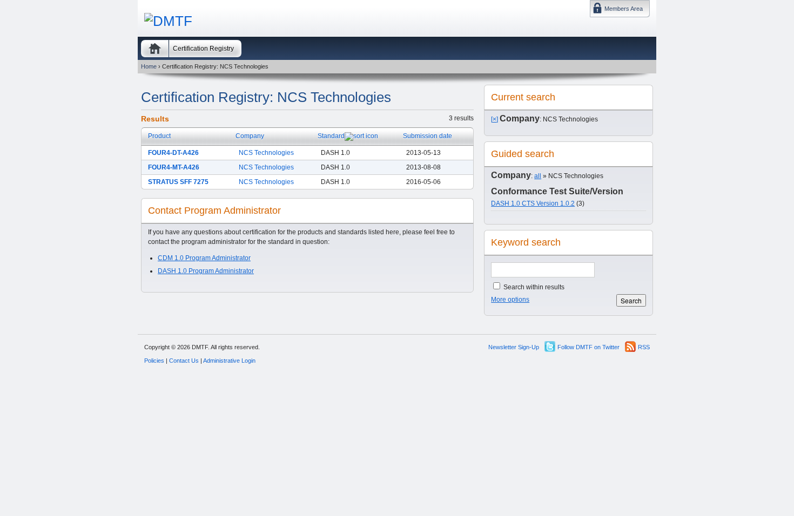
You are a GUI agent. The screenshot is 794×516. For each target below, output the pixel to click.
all (537, 176)
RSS (644, 347)
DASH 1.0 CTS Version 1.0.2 (533, 203)
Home (155, 48)
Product (159, 136)
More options (510, 299)
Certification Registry (203, 48)
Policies (154, 360)
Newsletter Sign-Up (513, 347)
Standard (331, 136)
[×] (494, 119)
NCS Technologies (266, 153)
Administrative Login (229, 360)
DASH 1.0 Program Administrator (206, 271)
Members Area (623, 8)
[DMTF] (168, 21)
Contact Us (184, 360)
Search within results (533, 287)
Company (249, 136)
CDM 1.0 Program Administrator (204, 258)
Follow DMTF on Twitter (588, 347)
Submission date (427, 136)
